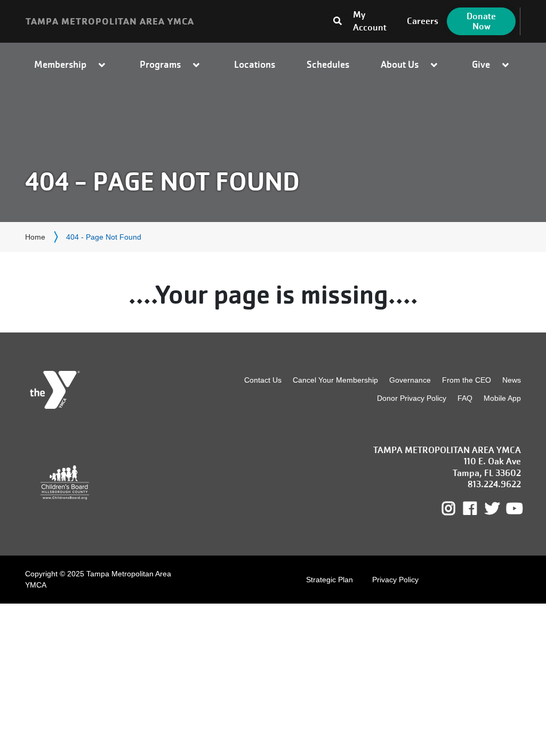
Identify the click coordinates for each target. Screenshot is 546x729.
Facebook (477, 508)
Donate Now (481, 21)
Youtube (513, 508)
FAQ (464, 398)
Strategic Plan (329, 579)
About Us (400, 64)
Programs (160, 64)
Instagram (456, 508)
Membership (60, 64)
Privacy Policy (395, 579)
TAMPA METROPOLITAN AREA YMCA (110, 21)
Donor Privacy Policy (411, 398)
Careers (422, 21)
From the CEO (466, 380)
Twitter (492, 508)
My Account (370, 21)
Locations (254, 64)
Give (481, 64)
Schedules (328, 64)
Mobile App (502, 398)
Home (35, 237)
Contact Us (263, 380)
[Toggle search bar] (315, 19)
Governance (410, 380)
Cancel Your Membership (335, 380)
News (511, 380)
